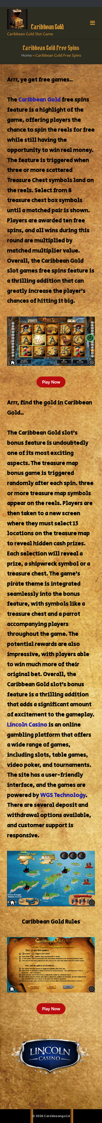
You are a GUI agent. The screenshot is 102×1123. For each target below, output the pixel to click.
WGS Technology (63, 795)
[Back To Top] (88, 1109)
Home (26, 55)
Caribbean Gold (39, 100)
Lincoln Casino (27, 725)
